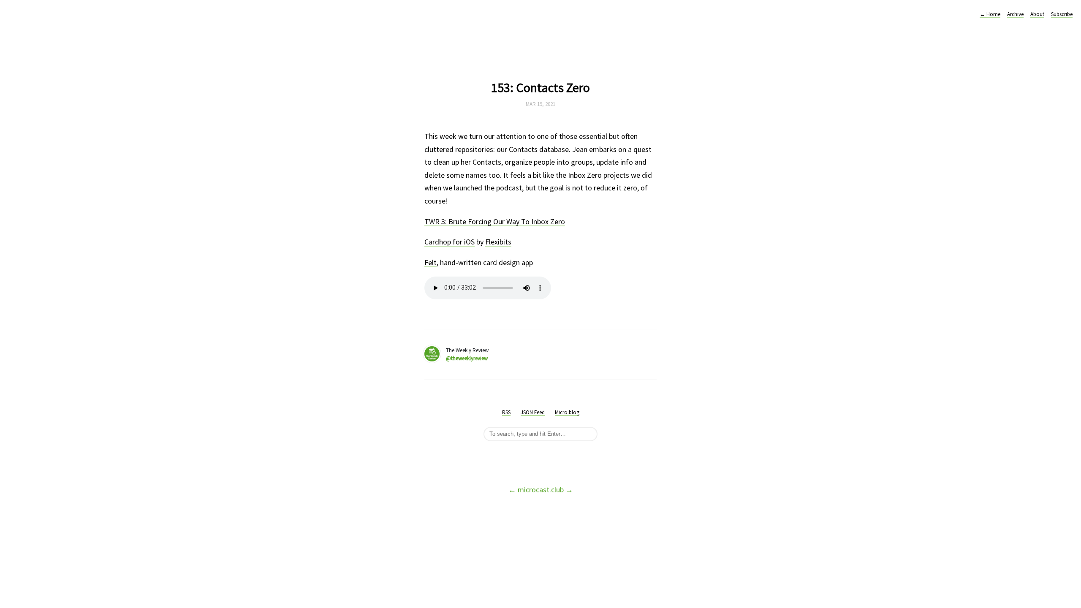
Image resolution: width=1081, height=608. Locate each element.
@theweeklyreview (467, 358)
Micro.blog (567, 412)
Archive (1015, 14)
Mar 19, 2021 (540, 104)
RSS (506, 412)
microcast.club (541, 489)
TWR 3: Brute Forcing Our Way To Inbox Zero (494, 221)
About (1037, 14)
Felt (430, 262)
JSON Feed (533, 412)
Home (990, 14)
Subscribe (1062, 14)
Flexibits (498, 242)
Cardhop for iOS (449, 242)
